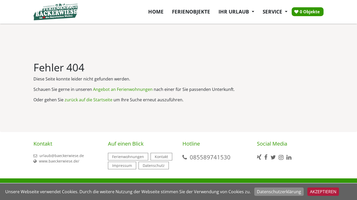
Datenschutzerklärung (279, 192)
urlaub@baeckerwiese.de (61, 155)
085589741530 (210, 157)
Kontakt (161, 156)
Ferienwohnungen (128, 156)
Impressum (122, 165)
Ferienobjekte (191, 11)
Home (156, 11)
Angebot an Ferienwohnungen (123, 89)
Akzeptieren (323, 192)
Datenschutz (154, 165)
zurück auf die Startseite (88, 100)
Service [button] (273, 11)
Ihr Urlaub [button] (234, 11)
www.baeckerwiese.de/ (58, 161)
